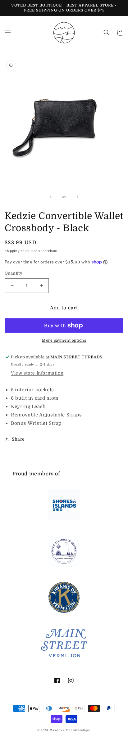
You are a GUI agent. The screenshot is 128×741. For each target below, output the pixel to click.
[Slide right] (78, 197)
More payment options (64, 340)
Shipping (12, 251)
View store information (37, 372)
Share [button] (18, 439)
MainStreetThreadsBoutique (70, 730)
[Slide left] (50, 197)
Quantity (13, 273)
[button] (8, 32)
